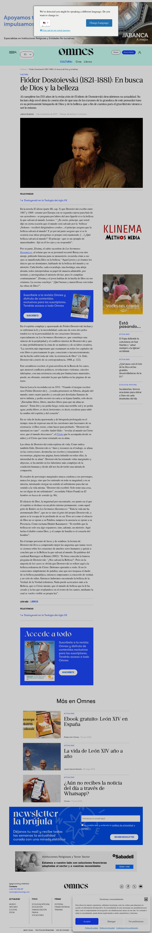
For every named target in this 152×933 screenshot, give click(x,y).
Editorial (59, 904)
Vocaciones (38, 915)
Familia (35, 912)
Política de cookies (91, 928)
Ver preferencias (136, 921)
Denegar (111, 921)
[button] (146, 899)
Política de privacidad (107, 928)
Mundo (12, 904)
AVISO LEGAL (28, 930)
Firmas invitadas (62, 907)
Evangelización (39, 910)
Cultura (23, 69)
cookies (84, 828)
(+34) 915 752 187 (16, 889)
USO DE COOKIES (62, 930)
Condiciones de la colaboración (127, 928)
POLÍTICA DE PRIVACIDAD (44, 930)
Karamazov (26, 252)
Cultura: (66, 61)
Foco (34, 899)
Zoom (12, 912)
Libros (88, 61)
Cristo (60, 434)
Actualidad (14, 899)
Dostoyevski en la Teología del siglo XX (45, 200)
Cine (79, 61)
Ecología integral (41, 904)
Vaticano (13, 907)
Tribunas (59, 910)
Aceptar (87, 921)
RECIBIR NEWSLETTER (124, 837)
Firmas (58, 899)
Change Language (99, 22)
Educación (37, 907)
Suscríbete (129, 52)
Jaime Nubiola (27, 114)
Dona (116, 52)
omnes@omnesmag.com (19, 892)
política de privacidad (122, 825)
